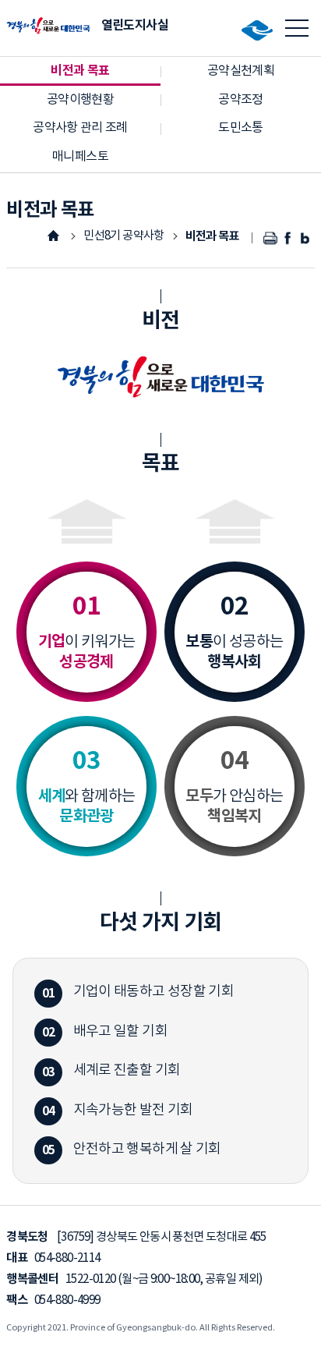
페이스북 (289, 238)
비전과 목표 (212, 236)
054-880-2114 (67, 1258)
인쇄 (271, 238)
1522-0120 (90, 1279)
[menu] (297, 28)
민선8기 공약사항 (123, 236)
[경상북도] (260, 30)
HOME (53, 235)
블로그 (306, 238)
